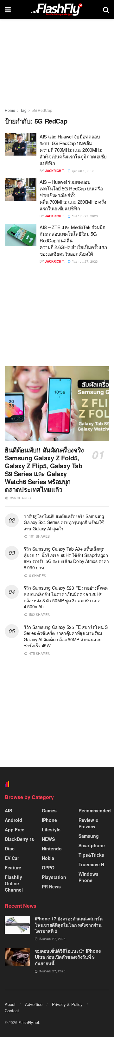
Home (10, 110)
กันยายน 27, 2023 (84, 216)
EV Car (12, 858)
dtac (10, 848)
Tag (23, 110)
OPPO (48, 867)
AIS (8, 810)
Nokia (48, 858)
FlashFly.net (28, 1022)
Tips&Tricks (91, 855)
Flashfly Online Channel (14, 883)
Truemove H (91, 864)
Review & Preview (88, 823)
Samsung (89, 836)
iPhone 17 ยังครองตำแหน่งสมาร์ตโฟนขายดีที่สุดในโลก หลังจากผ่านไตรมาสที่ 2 (69, 924)
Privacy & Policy (67, 1004)
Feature (13, 867)
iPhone (49, 820)
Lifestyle (51, 829)
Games (49, 810)
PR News (51, 886)
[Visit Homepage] (57, 9)
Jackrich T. (55, 171)
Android (13, 820)
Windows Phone (88, 877)
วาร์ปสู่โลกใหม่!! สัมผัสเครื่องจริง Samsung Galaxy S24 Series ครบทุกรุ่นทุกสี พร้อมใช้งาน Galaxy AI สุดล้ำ (64, 522)
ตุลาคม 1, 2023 (82, 171)
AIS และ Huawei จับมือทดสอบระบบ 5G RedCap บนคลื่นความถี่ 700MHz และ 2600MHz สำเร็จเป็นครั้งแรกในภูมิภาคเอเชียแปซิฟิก (73, 149)
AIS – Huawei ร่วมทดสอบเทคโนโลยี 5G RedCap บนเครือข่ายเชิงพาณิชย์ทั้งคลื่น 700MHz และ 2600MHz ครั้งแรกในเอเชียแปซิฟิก (73, 195)
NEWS (48, 839)
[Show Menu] (8, 9)
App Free (14, 829)
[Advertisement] (57, 315)
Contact (12, 1011)
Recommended (95, 810)
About (10, 1004)
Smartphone (92, 845)
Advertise (33, 1004)
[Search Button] (106, 9)
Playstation (54, 877)
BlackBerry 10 (20, 839)
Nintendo (52, 848)
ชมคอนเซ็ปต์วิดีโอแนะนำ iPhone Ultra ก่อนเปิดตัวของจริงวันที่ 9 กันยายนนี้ (68, 957)
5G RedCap (42, 110)
